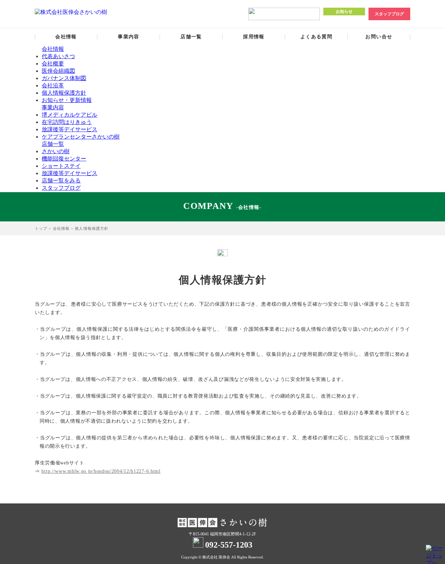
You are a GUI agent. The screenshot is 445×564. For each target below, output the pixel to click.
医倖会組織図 (58, 71)
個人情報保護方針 (64, 93)
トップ (41, 228)
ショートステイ (61, 166)
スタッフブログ (389, 13)
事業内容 (128, 36)
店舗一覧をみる (61, 180)
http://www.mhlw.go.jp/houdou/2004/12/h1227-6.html (100, 471)
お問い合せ (378, 36)
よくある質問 (316, 36)
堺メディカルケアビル (69, 115)
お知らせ (344, 11)
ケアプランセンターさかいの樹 (81, 137)
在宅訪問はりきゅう (67, 122)
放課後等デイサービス (69, 129)
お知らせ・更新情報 (67, 100)
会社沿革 (53, 85)
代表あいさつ (58, 56)
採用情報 (254, 36)
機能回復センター (64, 159)
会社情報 (66, 36)
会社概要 (53, 63)
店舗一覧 (191, 36)
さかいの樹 (56, 151)
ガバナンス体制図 (64, 78)
